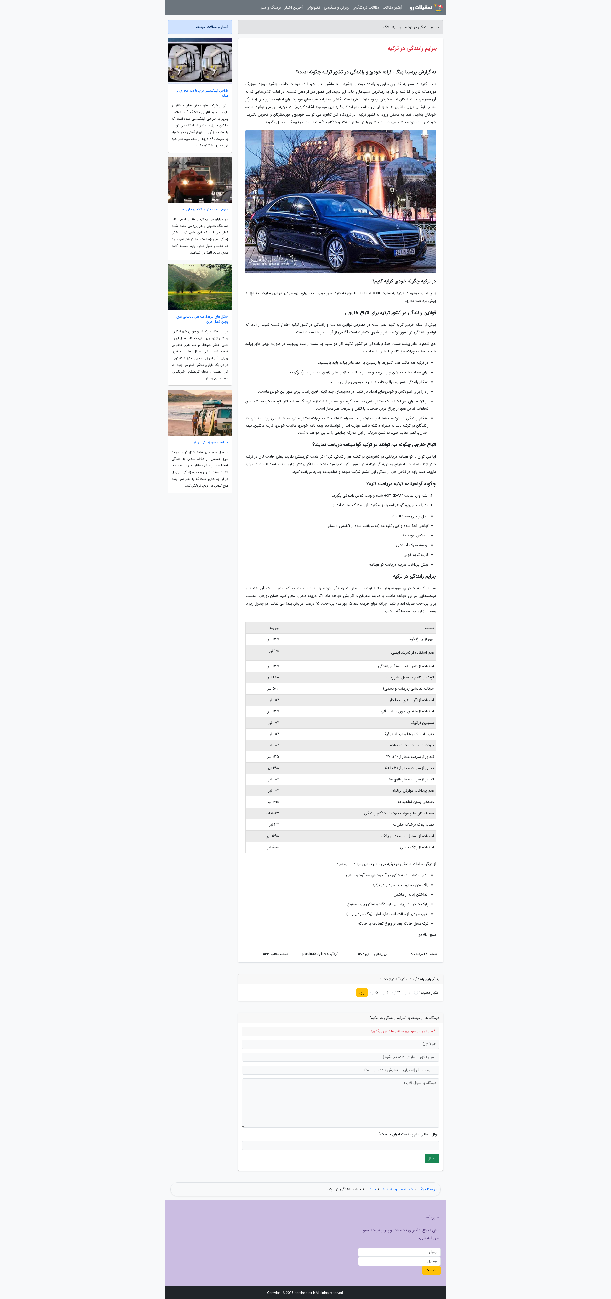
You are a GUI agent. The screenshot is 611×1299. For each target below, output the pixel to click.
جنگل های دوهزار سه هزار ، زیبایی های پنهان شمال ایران (202, 319)
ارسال (432, 1158)
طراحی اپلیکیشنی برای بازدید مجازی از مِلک (202, 93)
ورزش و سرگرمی (336, 8)
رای (361, 993)
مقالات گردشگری (366, 8)
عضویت (431, 1270)
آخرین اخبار (294, 8)
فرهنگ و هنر (271, 8)
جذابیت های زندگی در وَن (210, 442)
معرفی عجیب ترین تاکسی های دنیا (204, 209)
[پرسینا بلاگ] (425, 7)
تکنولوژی (313, 8)
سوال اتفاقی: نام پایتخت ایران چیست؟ (408, 1134)
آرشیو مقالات (392, 8)
